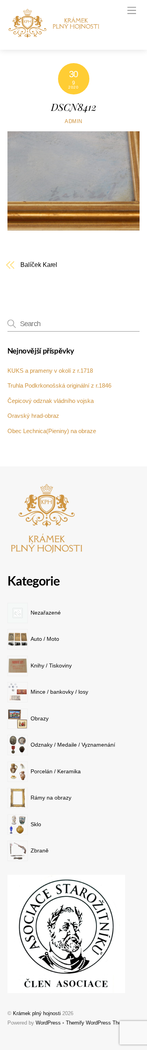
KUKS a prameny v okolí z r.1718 (50, 370)
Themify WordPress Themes (98, 1023)
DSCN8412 (73, 106)
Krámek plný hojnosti (37, 1013)
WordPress (48, 1023)
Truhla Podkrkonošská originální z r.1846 (59, 385)
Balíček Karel (38, 264)
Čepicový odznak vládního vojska (50, 400)
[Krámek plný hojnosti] (56, 35)
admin (73, 121)
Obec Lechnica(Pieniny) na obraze (51, 431)
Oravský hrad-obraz (33, 415)
